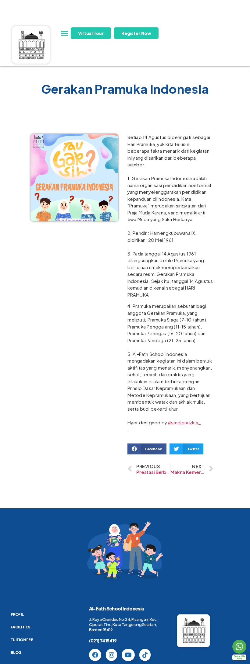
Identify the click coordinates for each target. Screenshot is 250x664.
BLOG (16, 652)
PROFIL (17, 614)
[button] (65, 33)
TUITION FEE (22, 640)
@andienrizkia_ (184, 422)
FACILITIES (20, 627)
